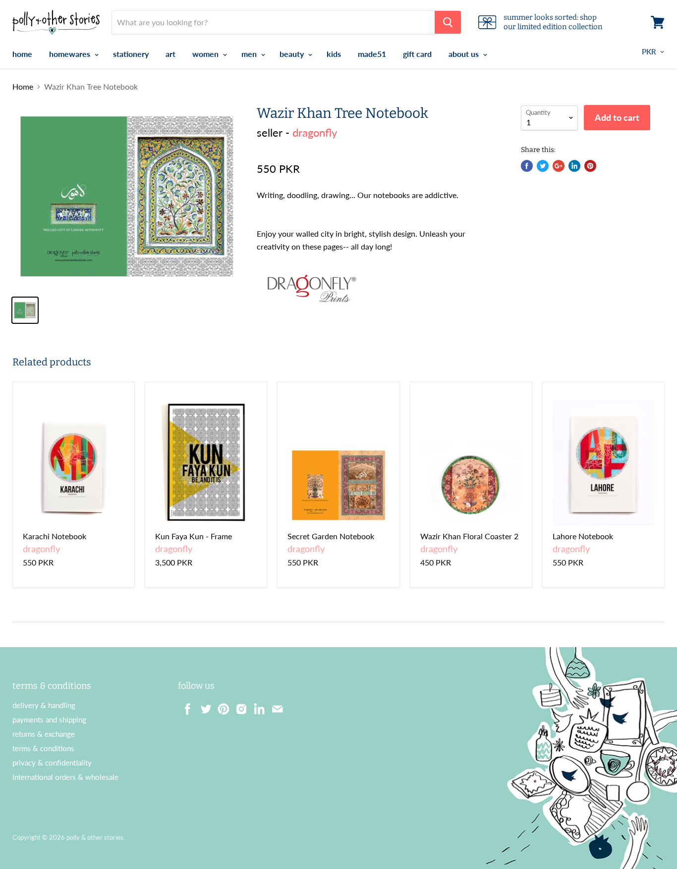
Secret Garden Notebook (330, 536)
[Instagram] (238, 706)
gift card (417, 53)
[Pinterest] (220, 706)
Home (22, 86)
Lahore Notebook (583, 536)
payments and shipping (49, 719)
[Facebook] (185, 706)
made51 (372, 53)
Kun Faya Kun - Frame (193, 536)
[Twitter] (203, 706)
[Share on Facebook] (527, 166)
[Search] (448, 22)
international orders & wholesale (65, 776)
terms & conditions (43, 748)
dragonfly (314, 132)
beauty (293, 53)
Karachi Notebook (54, 536)
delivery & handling (43, 705)
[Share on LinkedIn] (574, 166)
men (250, 53)
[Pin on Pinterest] (590, 166)
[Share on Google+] (558, 166)
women (206, 53)
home (22, 53)
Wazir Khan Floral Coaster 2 (469, 536)
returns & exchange (43, 733)
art (170, 53)
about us (465, 53)
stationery (131, 53)
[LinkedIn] (256, 706)
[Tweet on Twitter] (543, 166)
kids (334, 53)
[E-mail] (274, 706)
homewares (70, 53)
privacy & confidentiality (52, 762)
